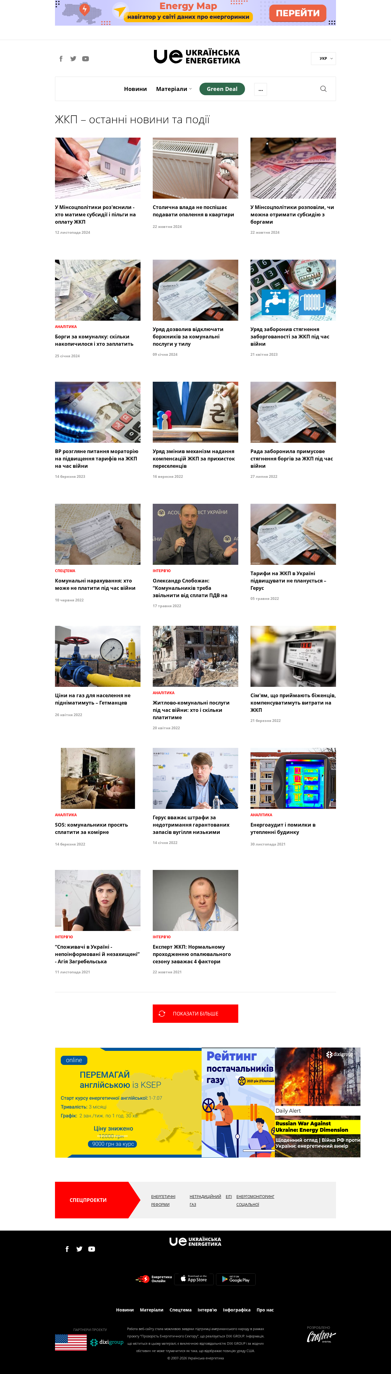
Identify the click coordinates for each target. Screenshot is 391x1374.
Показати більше (195, 1013)
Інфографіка (236, 1310)
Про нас (265, 1310)
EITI (229, 1196)
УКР (323, 58)
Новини (135, 88)
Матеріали (171, 88)
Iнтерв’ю (207, 1310)
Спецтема (181, 1310)
